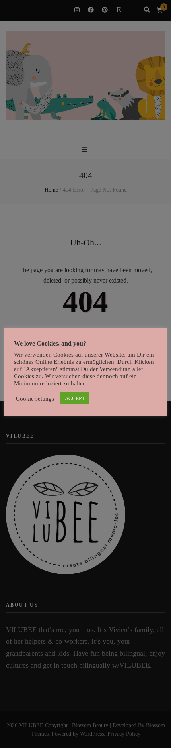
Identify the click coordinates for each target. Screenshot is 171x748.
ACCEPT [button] (75, 398)
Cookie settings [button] (35, 398)
